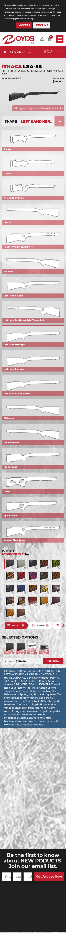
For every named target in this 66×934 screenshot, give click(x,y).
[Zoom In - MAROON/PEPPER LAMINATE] (60, 593)
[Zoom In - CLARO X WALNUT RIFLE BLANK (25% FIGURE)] (60, 605)
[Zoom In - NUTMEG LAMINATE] (60, 581)
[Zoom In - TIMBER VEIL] (25, 605)
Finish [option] (40, 625)
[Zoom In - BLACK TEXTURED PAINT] (14, 568)
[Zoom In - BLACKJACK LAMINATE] (37, 581)
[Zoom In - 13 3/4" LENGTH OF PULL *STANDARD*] (37, 652)
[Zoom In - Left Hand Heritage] (60, 91)
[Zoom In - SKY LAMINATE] (25, 593)
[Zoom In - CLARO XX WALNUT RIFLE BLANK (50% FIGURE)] (25, 618)
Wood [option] (16, 625)
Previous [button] (3, 625)
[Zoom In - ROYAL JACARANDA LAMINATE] (48, 568)
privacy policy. (15, 15)
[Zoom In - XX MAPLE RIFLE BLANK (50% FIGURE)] (14, 618)
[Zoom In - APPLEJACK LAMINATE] (25, 581)
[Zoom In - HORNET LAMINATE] (48, 593)
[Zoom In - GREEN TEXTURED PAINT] (25, 568)
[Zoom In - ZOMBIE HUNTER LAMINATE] (60, 568)
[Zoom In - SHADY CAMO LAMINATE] (14, 605)
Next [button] (64, 625)
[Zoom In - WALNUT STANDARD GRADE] (37, 605)
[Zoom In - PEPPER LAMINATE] (37, 568)
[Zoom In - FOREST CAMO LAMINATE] (48, 581)
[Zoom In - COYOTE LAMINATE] (14, 581)
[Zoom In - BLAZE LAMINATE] (37, 593)
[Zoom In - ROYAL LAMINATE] (14, 593)
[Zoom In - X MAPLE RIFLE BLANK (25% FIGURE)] (48, 605)
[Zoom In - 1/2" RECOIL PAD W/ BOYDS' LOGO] (48, 652)
